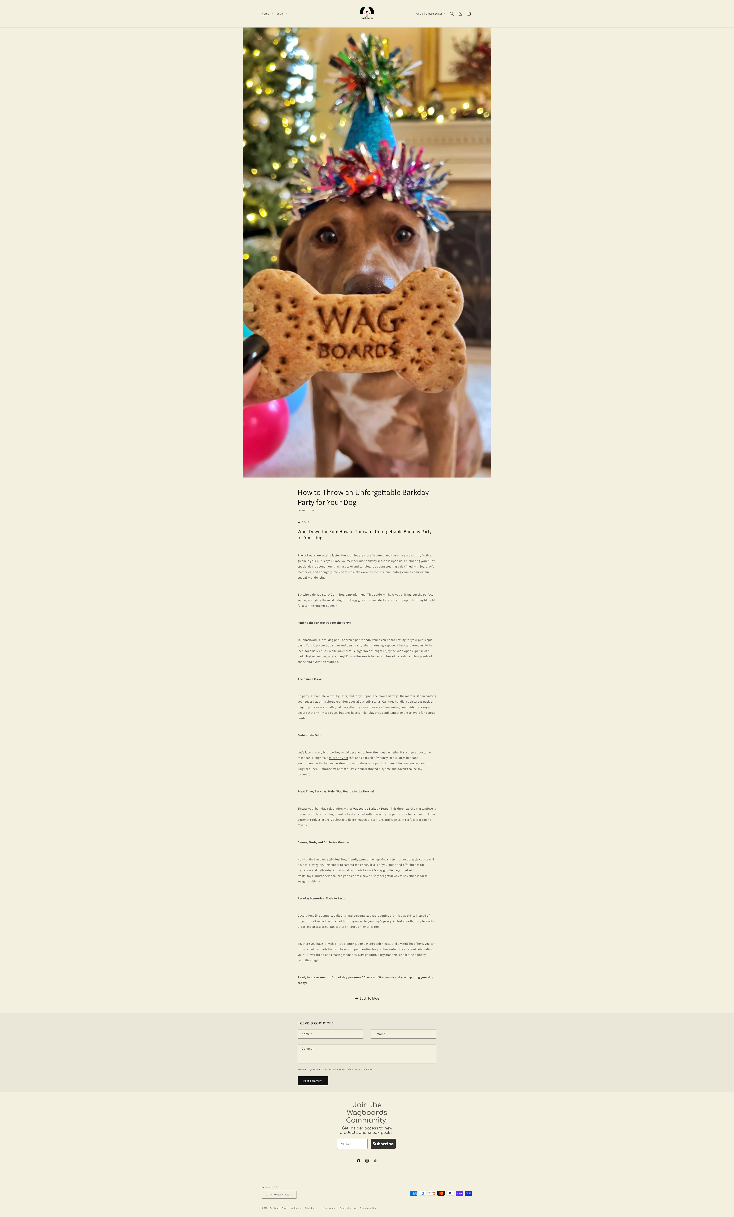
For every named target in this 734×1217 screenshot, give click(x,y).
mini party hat (338, 758)
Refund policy (312, 1208)
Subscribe (383, 1143)
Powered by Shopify (291, 1208)
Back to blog (369, 998)
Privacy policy (329, 1208)
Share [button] (305, 521)
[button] (267, 14)
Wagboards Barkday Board (370, 809)
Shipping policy (368, 1208)
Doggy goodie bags (386, 870)
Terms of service (348, 1208)
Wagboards (275, 1208)
